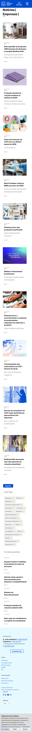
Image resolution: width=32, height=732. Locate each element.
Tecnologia (9, 528)
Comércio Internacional (13, 504)
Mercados (9, 501)
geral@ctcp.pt (9, 646)
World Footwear (6, 665)
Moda (21, 531)
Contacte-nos (17, 651)
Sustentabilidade (12, 514)
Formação (9, 511)
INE (2, 669)
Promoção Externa (12, 541)
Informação (10, 508)
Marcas (20, 498)
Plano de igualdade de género (10, 689)
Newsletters (5, 683)
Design (8, 538)
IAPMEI (3, 667)
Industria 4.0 (10, 544)
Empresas (9, 498)
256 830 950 (22, 639)
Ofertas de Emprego (7, 680)
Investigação (10, 531)
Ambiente (20, 511)
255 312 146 (17, 641)
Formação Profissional (13, 521)
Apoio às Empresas (12, 518)
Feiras (19, 524)
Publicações (5, 678)
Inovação (21, 508)
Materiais (9, 524)
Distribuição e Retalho (13, 534)
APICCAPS (4, 660)
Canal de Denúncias (7, 687)
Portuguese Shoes (6, 662)
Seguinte (8, 486)
